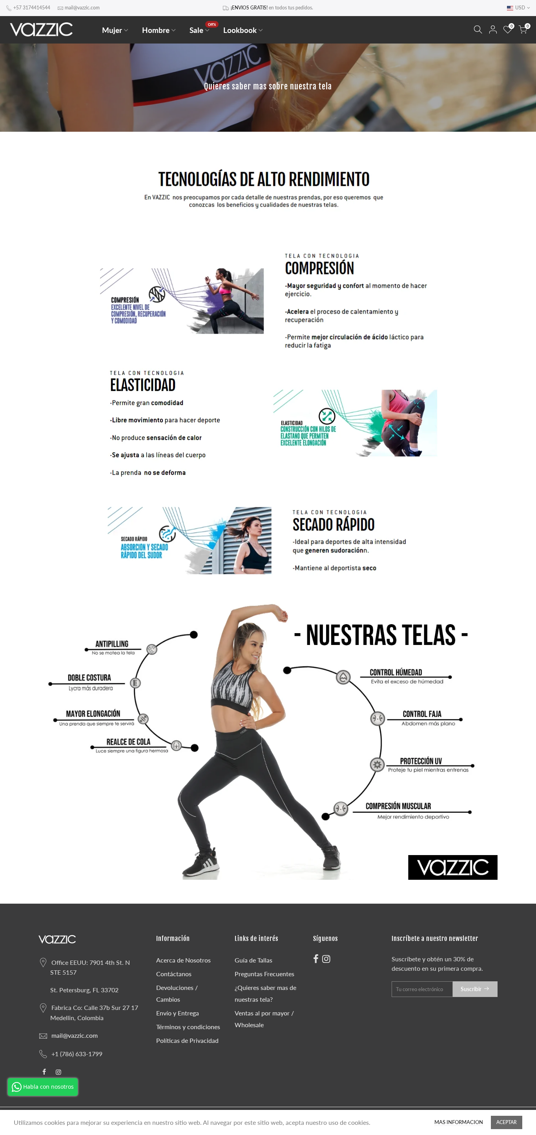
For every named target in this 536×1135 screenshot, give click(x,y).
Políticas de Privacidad (187, 1040)
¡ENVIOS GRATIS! (249, 8)
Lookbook (240, 30)
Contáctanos (173, 973)
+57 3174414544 (31, 8)
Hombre (156, 30)
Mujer (112, 30)
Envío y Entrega (177, 1013)
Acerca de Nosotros (183, 960)
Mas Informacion (458, 1122)
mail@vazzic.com (82, 8)
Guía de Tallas (253, 960)
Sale (203, 28)
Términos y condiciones (188, 1026)
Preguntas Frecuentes (264, 973)
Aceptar (506, 1122)
